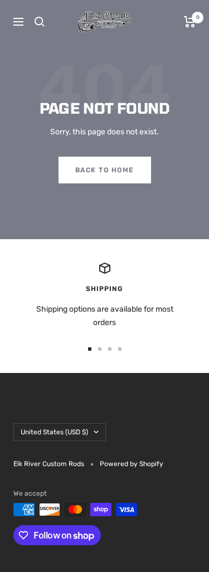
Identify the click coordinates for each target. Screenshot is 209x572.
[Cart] (190, 21)
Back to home (104, 170)
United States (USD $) (54, 432)
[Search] (40, 22)
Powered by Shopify (131, 464)
